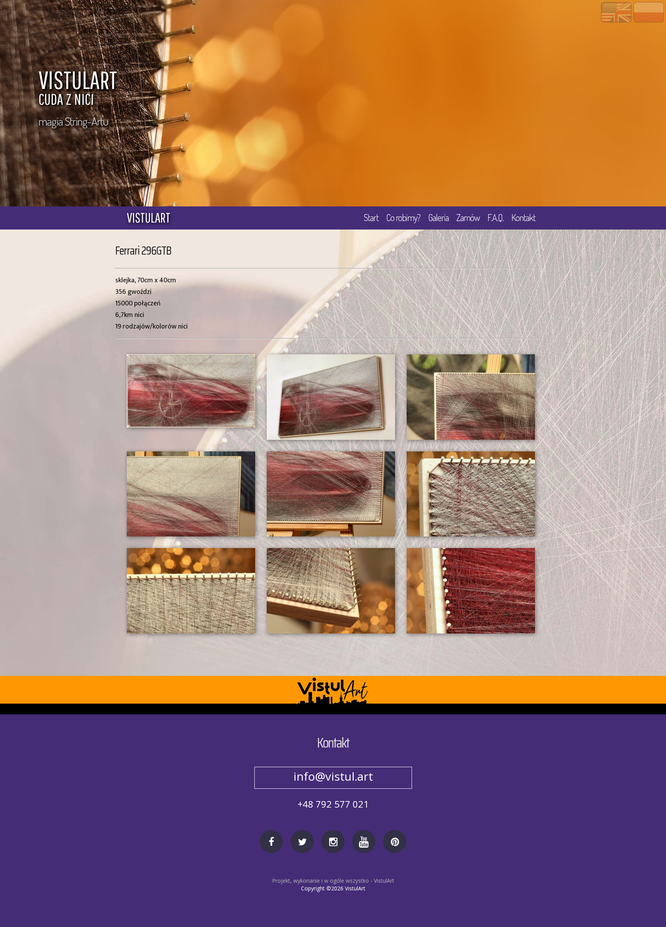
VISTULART (78, 89)
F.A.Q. (496, 217)
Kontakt (523, 217)
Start (370, 217)
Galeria (438, 217)
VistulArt (384, 880)
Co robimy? (403, 217)
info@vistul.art (333, 776)
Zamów (468, 217)
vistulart (148, 218)
